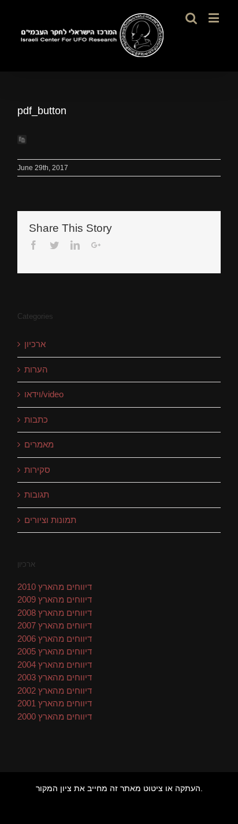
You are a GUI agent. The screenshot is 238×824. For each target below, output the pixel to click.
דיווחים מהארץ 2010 (54, 587)
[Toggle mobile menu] (215, 18)
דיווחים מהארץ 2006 (54, 639)
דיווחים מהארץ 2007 (54, 625)
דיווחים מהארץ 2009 (54, 599)
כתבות (36, 419)
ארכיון (35, 344)
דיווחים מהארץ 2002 (54, 690)
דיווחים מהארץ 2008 (54, 613)
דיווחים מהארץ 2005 (54, 651)
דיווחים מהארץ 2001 (54, 703)
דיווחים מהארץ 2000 (54, 716)
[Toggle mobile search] (191, 18)
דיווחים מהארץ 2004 (54, 664)
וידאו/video (44, 394)
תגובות (36, 494)
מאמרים (39, 444)
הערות (36, 369)
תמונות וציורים (50, 520)
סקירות (37, 470)
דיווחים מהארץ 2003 (54, 677)
